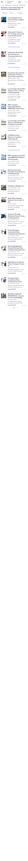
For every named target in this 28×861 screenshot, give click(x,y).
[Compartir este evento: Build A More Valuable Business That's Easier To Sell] (23, 210)
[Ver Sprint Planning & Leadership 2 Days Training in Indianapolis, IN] (3, 231)
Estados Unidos (8, 5)
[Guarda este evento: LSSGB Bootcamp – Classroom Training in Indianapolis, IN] (25, 147)
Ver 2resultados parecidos (14, 47)
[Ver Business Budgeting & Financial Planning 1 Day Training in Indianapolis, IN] (3, 247)
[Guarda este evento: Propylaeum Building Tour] (25, 194)
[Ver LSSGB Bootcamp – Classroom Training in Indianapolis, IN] (3, 136)
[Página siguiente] (18, 308)
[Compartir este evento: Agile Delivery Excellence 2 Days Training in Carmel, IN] (23, 274)
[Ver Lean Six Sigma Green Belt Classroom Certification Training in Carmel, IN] (3, 122)
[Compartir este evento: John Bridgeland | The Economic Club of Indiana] (23, 28)
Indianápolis (15, 5)
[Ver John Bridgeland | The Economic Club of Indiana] (3, 19)
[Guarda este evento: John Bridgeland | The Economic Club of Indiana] (25, 28)
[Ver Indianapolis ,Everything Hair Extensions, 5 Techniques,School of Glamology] (3, 54)
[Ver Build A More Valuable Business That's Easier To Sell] (3, 199)
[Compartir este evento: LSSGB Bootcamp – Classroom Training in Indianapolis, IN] (23, 147)
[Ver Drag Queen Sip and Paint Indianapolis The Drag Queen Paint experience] (3, 74)
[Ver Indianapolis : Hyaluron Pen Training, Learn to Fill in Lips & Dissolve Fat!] (3, 33)
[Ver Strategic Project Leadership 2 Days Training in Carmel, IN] (3, 279)
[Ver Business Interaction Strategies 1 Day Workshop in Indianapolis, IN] (3, 171)
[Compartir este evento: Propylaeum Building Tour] (23, 194)
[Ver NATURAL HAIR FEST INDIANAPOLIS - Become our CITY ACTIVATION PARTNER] (3, 295)
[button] (4, 13)
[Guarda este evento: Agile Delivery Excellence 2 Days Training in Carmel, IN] (25, 274)
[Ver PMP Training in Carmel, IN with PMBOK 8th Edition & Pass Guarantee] (3, 157)
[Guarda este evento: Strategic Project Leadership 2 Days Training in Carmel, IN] (25, 290)
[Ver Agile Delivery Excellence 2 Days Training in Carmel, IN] (3, 263)
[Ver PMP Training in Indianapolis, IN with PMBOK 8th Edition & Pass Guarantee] (3, 106)
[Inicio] (2, 2)
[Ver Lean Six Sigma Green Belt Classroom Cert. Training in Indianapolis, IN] (3, 90)
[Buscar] (5, 2)
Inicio (3, 5)
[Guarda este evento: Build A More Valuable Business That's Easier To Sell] (25, 210)
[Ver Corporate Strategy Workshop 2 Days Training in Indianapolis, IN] (3, 215)
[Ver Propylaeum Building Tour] (3, 187)
